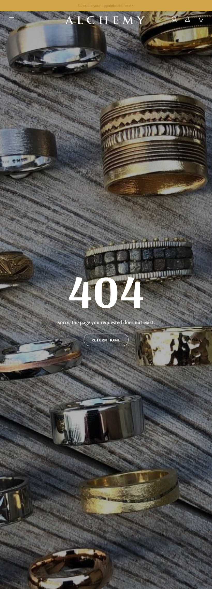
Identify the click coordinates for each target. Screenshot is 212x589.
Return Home (106, 340)
